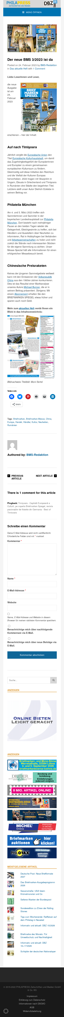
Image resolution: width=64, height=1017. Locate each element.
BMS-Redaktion (49, 65)
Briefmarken (19, 418)
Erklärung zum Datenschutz (32, 999)
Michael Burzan (32, 287)
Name (11, 578)
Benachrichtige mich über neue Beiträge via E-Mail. (31, 643)
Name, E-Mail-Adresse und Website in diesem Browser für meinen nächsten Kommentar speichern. (31, 619)
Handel (18, 422)
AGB (32, 1007)
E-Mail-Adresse (16, 590)
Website (11, 602)
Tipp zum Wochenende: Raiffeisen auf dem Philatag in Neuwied (39, 918)
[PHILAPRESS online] (32, 4)
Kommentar (14, 541)
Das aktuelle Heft (19, 68)
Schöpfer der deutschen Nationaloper (38, 951)
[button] (6, 1011)
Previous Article (17, 477)
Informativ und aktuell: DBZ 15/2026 (38, 925)
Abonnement (21, 294)
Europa (10, 422)
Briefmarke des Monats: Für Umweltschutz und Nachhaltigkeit (36, 936)
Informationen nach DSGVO (32, 1003)
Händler (26, 422)
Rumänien (12, 425)
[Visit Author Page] (12, 445)
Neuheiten (43, 422)
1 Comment (39, 68)
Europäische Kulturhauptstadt (27, 158)
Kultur (34, 422)
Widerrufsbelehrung (32, 1011)
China (48, 418)
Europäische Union (37, 154)
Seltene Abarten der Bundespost (36, 899)
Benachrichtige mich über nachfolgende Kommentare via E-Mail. (30, 631)
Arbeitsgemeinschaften (24, 239)
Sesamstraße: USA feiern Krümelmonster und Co (33, 892)
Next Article (44, 475)
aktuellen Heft (26, 308)
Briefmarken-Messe (35, 418)
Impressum (32, 996)
